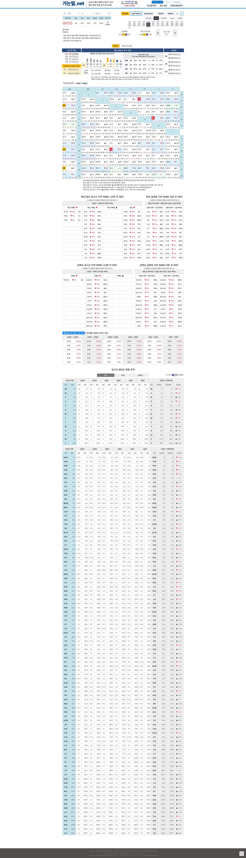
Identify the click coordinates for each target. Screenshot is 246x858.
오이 (156, 18)
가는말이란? (151, 5)
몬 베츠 (180, 18)
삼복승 (140, 375)
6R (153, 24)
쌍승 (123, 375)
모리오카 (149, 18)
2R (134, 24)
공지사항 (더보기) (65, 30)
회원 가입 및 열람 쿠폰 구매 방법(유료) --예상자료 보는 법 (82, 35)
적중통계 (170, 13)
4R (143, 24)
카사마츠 (164, 18)
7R (157, 24)
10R (171, 24)
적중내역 (161, 13)
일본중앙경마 (148, 13)
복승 (105, 375)
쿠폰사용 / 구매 (157, 2)
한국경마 (125, 13)
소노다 (172, 18)
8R (162, 24)
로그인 (167, 2)
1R (129, 24)
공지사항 (163, 5)
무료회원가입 (177, 2)
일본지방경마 (136, 13)
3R (138, 24)
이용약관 (144, 855)
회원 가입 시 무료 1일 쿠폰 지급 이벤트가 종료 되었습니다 (82, 38)
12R (181, 24)
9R (167, 24)
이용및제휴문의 (176, 5)
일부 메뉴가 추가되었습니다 (72, 41)
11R (176, 24)
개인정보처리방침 (152, 855)
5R (148, 24)
